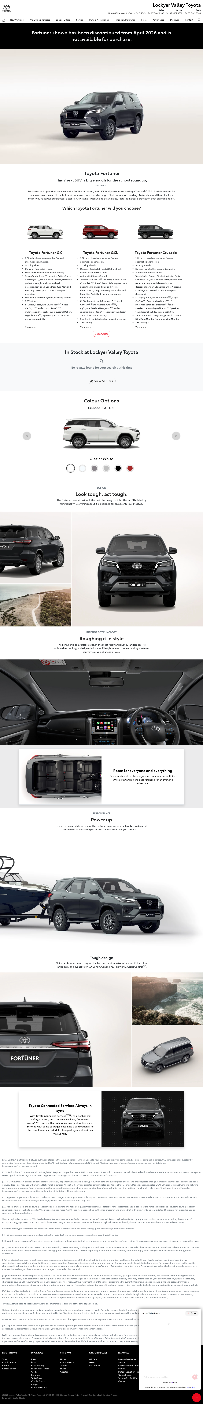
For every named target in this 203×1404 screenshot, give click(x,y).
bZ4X (33, 1362)
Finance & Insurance (125, 19)
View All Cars (103, 381)
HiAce (63, 1368)
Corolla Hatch (9, 1362)
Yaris (4, 1359)
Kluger (34, 1384)
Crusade (94, 408)
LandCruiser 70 (67, 1362)
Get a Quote (101, 333)
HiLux (63, 1359)
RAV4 (34, 1359)
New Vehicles (17, 19)
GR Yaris (93, 1359)
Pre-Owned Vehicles (40, 19)
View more (30, 326)
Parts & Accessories (99, 19)
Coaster (64, 1371)
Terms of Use (86, 1395)
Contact (189, 19)
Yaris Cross (36, 1377)
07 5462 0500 (157, 13)
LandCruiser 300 (39, 1387)
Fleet (143, 19)
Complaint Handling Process (105, 1395)
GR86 (92, 1362)
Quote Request (125, 1374)
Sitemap (63, 1395)
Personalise (158, 19)
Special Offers (63, 19)
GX (104, 408)
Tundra (63, 1365)
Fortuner (35, 1374)
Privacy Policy (74, 1395)
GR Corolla (94, 1365)
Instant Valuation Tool (129, 1371)
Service (79, 19)
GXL (112, 408)
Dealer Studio (19, 1398)
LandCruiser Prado (40, 1368)
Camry (5, 1365)
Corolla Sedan (9, 1368)
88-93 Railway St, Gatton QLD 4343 (128, 13)
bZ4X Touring (37, 1365)
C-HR (34, 1371)
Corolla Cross (38, 1381)
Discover (174, 19)
